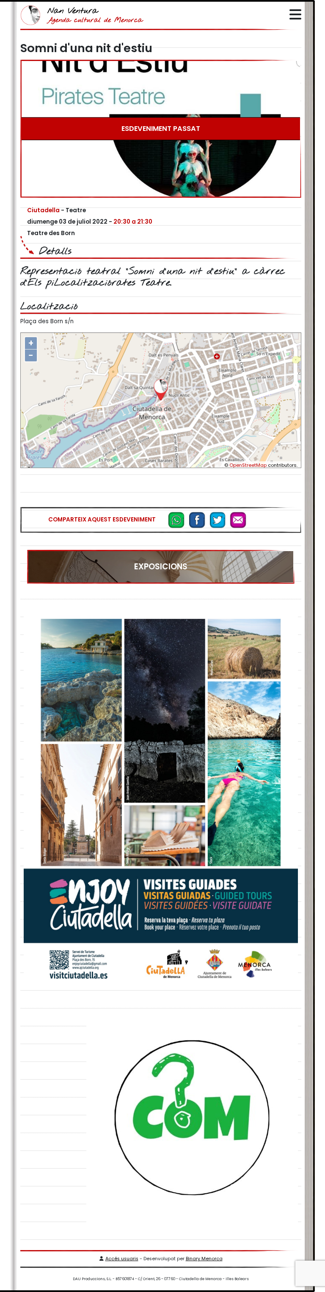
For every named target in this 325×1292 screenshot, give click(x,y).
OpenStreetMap (248, 465)
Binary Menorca (204, 1259)
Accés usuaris (121, 1259)
